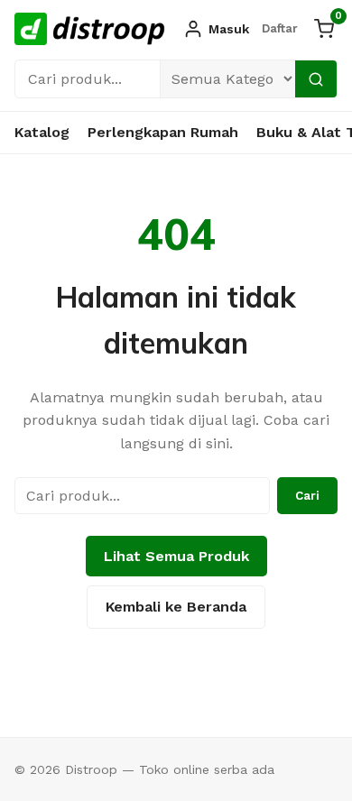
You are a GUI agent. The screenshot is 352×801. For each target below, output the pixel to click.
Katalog (41, 132)
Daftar (280, 28)
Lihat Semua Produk (176, 556)
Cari (307, 495)
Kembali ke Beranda (176, 606)
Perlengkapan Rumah (163, 132)
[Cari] (316, 78)
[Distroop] (89, 29)
